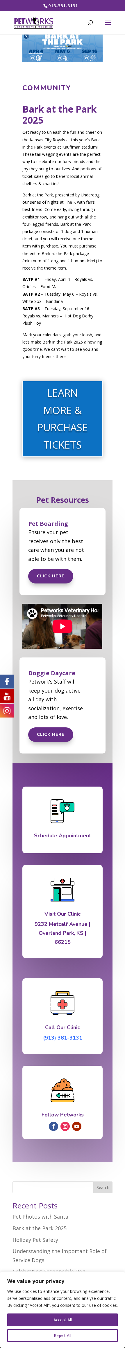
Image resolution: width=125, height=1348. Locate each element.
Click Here (51, 576)
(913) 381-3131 (62, 1037)
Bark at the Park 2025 (39, 1228)
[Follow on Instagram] (65, 1126)
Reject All (62, 1335)
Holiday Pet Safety (35, 1239)
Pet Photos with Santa (40, 1216)
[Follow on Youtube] (76, 1126)
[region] (62, 1309)
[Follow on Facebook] (53, 1126)
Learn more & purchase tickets (62, 418)
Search (103, 1187)
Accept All (62, 1319)
